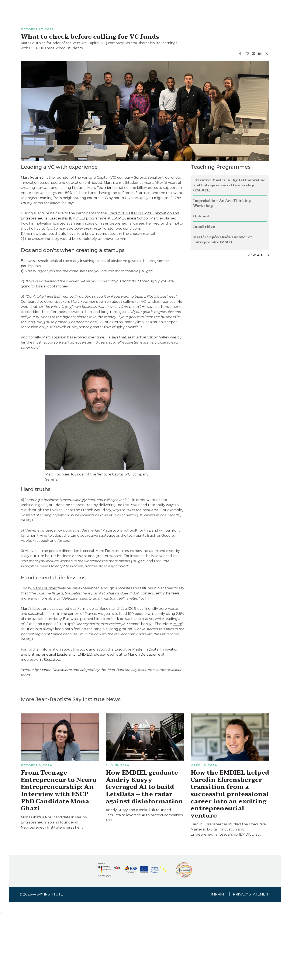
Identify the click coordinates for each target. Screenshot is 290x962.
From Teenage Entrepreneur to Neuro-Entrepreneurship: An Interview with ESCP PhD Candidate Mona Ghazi (60, 790)
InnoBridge (204, 227)
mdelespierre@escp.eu (40, 660)
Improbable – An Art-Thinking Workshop (222, 203)
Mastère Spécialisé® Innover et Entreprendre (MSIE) (222, 239)
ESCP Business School (130, 218)
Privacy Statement (251, 894)
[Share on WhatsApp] (266, 53)
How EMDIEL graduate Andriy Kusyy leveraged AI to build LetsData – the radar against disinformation (144, 787)
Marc (108, 183)
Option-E (201, 216)
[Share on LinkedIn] (260, 53)
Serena (140, 177)
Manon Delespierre (144, 654)
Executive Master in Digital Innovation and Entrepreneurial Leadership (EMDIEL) (229, 185)
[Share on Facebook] (241, 53)
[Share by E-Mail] (254, 53)
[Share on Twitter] (248, 53)
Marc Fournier (33, 177)
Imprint (218, 894)
